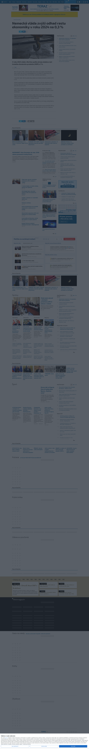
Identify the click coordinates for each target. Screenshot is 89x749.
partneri (6, 737)
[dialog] (44, 741)
